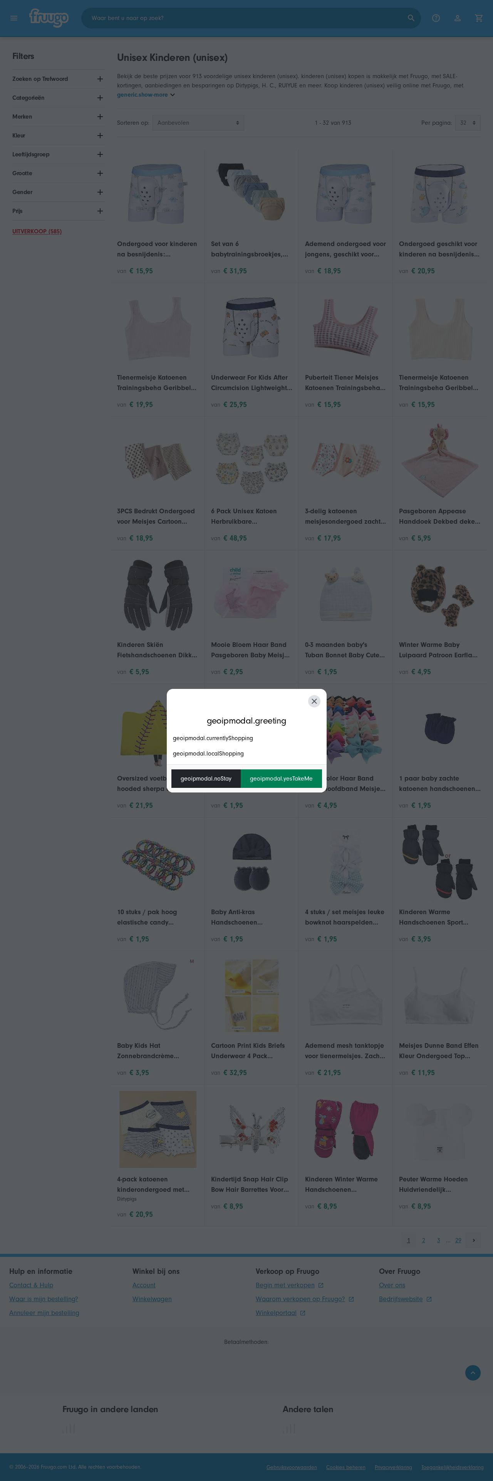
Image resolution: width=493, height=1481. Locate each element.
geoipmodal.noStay (206, 778)
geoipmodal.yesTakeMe (281, 778)
